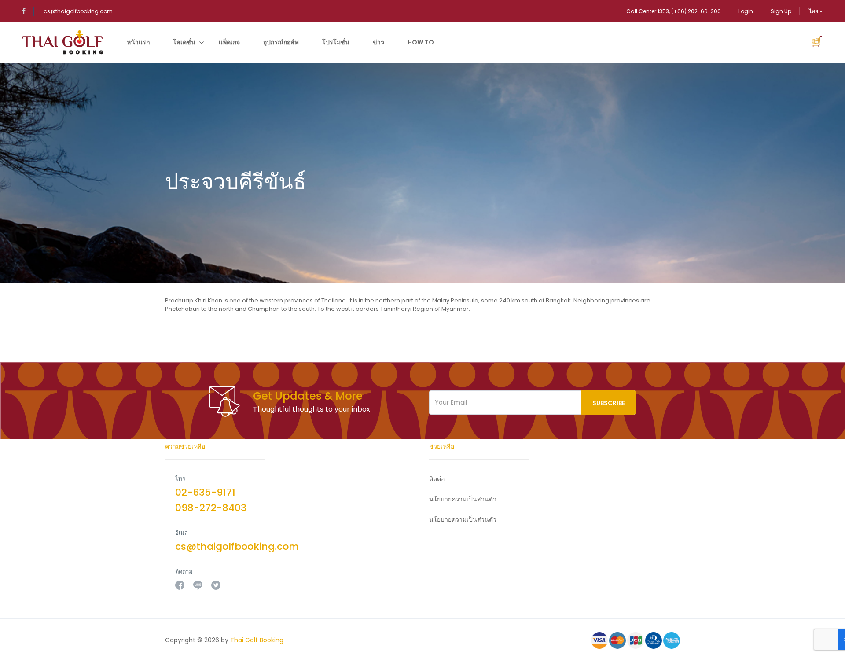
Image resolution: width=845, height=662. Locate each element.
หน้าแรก (138, 42)
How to (421, 42)
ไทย (814, 11)
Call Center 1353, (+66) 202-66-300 (673, 11)
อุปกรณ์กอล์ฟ (281, 42)
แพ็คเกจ (229, 42)
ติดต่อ (437, 478)
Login (745, 11)
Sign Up (781, 11)
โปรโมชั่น (335, 42)
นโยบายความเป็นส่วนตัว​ (462, 499)
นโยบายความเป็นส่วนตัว (462, 519)
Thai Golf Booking (256, 640)
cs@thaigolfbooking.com (78, 11)
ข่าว (378, 42)
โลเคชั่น (184, 42)
